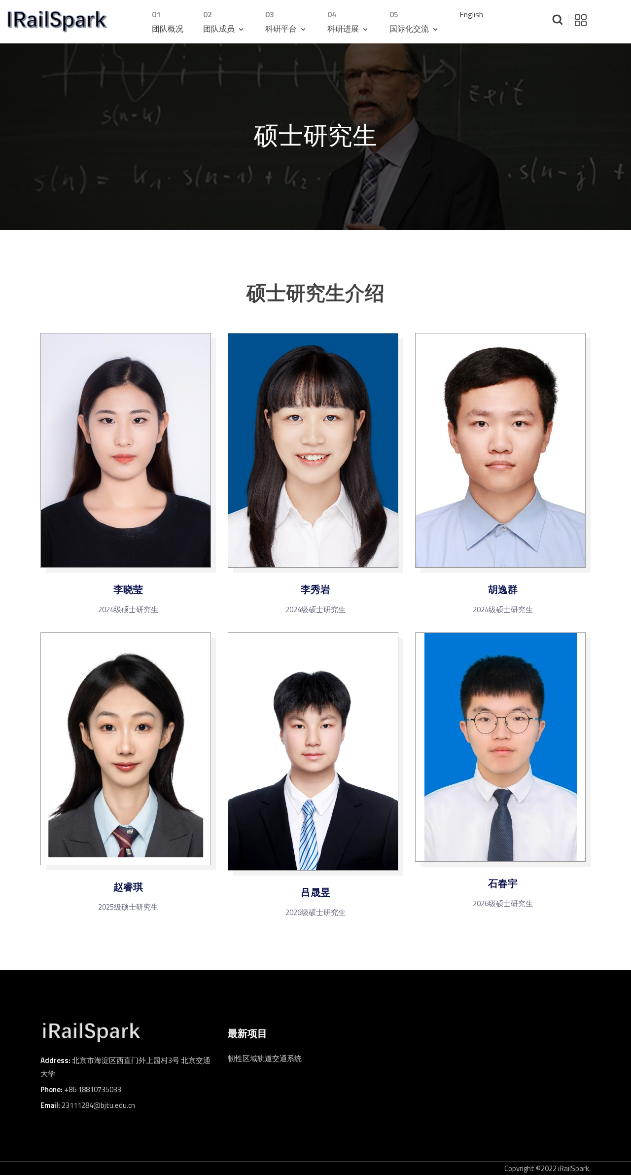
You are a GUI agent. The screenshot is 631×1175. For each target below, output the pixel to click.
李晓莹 (128, 589)
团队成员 (220, 21)
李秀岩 (315, 589)
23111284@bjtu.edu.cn (98, 1105)
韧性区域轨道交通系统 (265, 1058)
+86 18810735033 (92, 1089)
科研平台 (282, 21)
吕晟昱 (315, 892)
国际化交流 (410, 21)
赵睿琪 (128, 887)
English (471, 14)
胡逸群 (503, 589)
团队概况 (167, 21)
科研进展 (344, 21)
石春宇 (503, 883)
